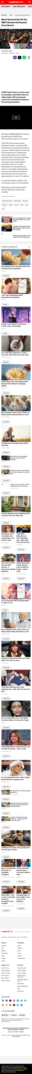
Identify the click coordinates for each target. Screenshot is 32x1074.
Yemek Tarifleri (5, 980)
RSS (18, 988)
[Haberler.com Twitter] (10, 1000)
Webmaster (20, 983)
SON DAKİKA (5, 6)
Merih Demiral (17, 201)
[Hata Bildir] (17, 1035)
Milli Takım (25, 201)
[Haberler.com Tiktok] (14, 1005)
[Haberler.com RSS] (2, 1005)
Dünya (3, 961)
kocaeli (16, 205)
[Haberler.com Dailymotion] (21, 1005)
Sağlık (19, 945)
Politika (10, 205)
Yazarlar (19, 955)
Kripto (3, 955)
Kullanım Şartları (21, 968)
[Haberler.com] (7, 931)
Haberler (3, 942)
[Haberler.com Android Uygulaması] (13, 1015)
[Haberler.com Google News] (2, 1000)
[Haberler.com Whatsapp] (21, 1000)
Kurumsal (20, 965)
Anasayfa (4, 15)
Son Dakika (4, 953)
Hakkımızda (4, 937)
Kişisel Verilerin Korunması (21, 976)
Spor (11, 15)
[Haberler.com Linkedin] (17, 1000)
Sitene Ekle (20, 991)
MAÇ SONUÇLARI (19, 6)
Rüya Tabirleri (5, 978)
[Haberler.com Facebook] (6, 1000)
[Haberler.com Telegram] (17, 1005)
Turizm (19, 953)
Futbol (21, 205)
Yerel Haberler (21, 958)
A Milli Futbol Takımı (7, 201)
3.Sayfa (3, 958)
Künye (18, 937)
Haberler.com (5, 965)
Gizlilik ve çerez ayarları (8, 1035)
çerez (8, 1067)
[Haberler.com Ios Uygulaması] (5, 1015)
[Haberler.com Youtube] (10, 1005)
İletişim (14, 937)
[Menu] (2, 2)
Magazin (3, 950)
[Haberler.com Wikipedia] (6, 1005)
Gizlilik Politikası (21, 970)
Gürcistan (4, 205)
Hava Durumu (5, 968)
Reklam (10, 937)
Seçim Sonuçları (5, 973)
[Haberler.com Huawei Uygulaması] (22, 1015)
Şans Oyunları (5, 975)
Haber (9, 1031)
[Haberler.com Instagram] (14, 1000)
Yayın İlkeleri (24, 937)
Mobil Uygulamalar (22, 986)
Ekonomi (3, 945)
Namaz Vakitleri (5, 970)
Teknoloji (19, 948)
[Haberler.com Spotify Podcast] (25, 1000)
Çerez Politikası (21, 973)
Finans (19, 950)
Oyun (26, 205)
